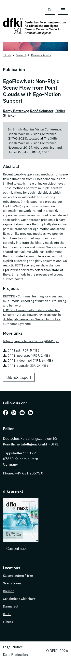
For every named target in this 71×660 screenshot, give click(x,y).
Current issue (18, 548)
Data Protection (15, 654)
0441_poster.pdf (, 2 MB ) (28, 355)
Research (21, 55)
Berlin (7, 614)
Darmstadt (10, 606)
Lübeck (8, 622)
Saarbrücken (12, 583)
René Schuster (41, 111)
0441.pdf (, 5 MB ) (23, 350)
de (50, 9)
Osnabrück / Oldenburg (19, 599)
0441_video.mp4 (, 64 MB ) (30, 360)
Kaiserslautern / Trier (18, 576)
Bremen (8, 591)
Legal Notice (13, 647)
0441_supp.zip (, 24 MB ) (27, 366)
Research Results (41, 55)
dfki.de (7, 55)
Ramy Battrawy (15, 111)
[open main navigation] (63, 10)
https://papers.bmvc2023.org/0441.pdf (31, 341)
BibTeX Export (18, 377)
